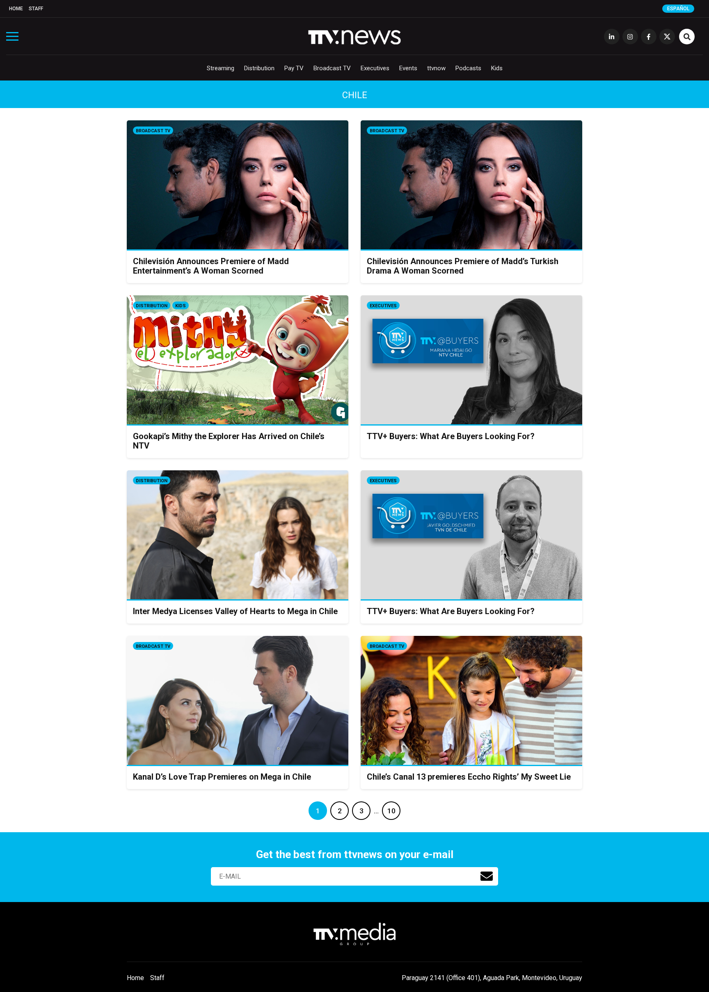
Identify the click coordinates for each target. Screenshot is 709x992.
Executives (375, 68)
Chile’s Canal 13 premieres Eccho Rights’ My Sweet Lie (469, 777)
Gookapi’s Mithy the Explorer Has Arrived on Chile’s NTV (229, 441)
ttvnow (436, 68)
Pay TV (294, 68)
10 (391, 811)
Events (408, 68)
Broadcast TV (332, 68)
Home (16, 9)
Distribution (259, 68)
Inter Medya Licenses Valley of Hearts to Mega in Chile (235, 611)
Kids (497, 68)
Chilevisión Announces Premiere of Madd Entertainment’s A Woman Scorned (211, 266)
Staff (36, 9)
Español (678, 9)
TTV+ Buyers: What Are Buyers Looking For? (451, 436)
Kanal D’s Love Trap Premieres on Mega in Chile (222, 777)
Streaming (220, 68)
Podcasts (468, 68)
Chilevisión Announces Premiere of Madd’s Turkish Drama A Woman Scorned (462, 266)
